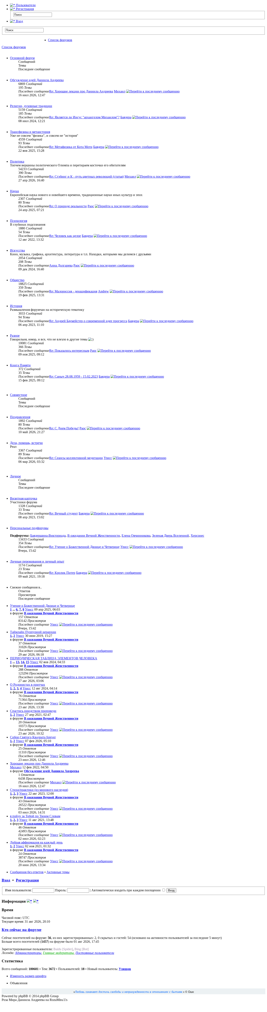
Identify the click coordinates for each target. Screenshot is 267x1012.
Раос (91, 206)
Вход (19, 21)
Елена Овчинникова (136, 535)
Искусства (17, 250)
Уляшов (125, 969)
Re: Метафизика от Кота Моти (70, 147)
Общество (17, 280)
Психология (18, 221)
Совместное (18, 395)
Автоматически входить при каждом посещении (126, 890)
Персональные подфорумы (29, 528)
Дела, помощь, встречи (26, 443)
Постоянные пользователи (95, 953)
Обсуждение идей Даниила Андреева (37, 80)
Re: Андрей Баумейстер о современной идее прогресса (88, 321)
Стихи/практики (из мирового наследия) (39, 790)
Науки (14, 191)
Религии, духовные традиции (31, 106)
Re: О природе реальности (68, 206)
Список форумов (60, 40)
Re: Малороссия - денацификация (73, 291)
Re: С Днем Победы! (64, 428)
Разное (15, 335)
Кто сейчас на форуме (21, 929)
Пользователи (25, 5)
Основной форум (22, 58)
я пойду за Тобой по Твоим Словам (35, 816)
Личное (15, 476)
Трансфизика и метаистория (30, 132)
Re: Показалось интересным (69, 350)
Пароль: (60, 890)
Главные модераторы (58, 953)
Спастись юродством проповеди (33, 711)
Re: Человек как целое (65, 236)
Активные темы (58, 872)
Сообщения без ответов (27, 872)
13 (17, 662)
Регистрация (24, 9)
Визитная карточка (23, 498)
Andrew (103, 291)
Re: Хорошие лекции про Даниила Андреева (81, 91)
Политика (17, 161)
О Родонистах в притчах (27, 684)
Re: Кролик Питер (62, 572)
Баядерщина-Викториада (48, 535)
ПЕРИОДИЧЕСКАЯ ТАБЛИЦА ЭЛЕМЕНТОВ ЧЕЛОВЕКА (53, 658)
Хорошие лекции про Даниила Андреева (39, 763)
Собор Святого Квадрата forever (33, 737)
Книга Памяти (20, 365)
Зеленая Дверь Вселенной (170, 535)
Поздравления (20, 417)
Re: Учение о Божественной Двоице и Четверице (84, 547)
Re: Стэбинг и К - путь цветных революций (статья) (86, 176)
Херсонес (197, 535)
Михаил (119, 91)
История (16, 306)
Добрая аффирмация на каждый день (36, 842)
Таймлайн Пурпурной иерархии (33, 632)
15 (27, 662)
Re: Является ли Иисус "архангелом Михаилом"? (84, 117)
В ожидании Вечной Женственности (93, 535)
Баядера (125, 117)
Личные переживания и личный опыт (37, 561)
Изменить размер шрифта (28, 976)
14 (22, 662)
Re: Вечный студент (63, 513)
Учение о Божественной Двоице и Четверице (42, 605)
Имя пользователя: (18, 890)
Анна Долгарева (61, 265)
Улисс (108, 458)
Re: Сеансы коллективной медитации (76, 458)
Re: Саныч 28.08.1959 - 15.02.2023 (73, 376)
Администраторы (28, 953)
